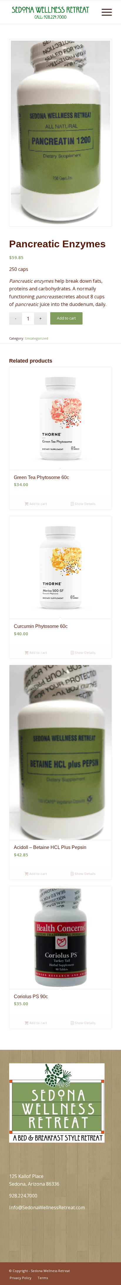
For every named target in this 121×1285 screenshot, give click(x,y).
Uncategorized (36, 338)
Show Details (84, 503)
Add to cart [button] (37, 503)
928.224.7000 (23, 1195)
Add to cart (66, 318)
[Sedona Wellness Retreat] (50, 12)
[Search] (90, 12)
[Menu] (104, 12)
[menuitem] (90, 12)
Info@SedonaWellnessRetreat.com (47, 1207)
